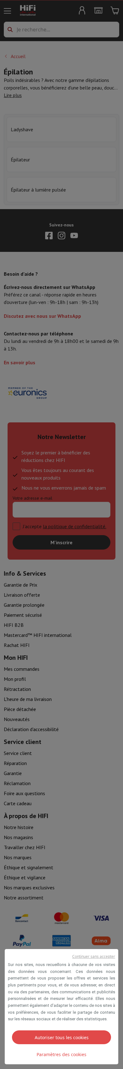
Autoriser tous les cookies (62, 1037)
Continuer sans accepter (93, 956)
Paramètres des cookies (61, 1054)
